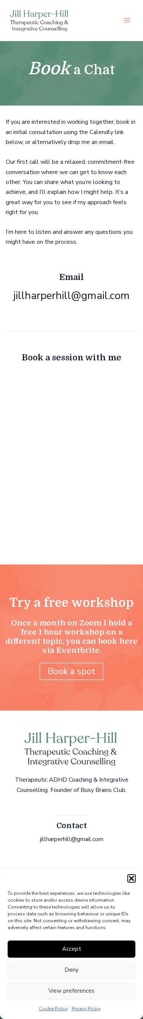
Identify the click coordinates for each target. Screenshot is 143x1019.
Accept (71, 949)
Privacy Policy (86, 1009)
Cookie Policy (53, 1009)
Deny (71, 970)
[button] (131, 878)
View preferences (71, 991)
